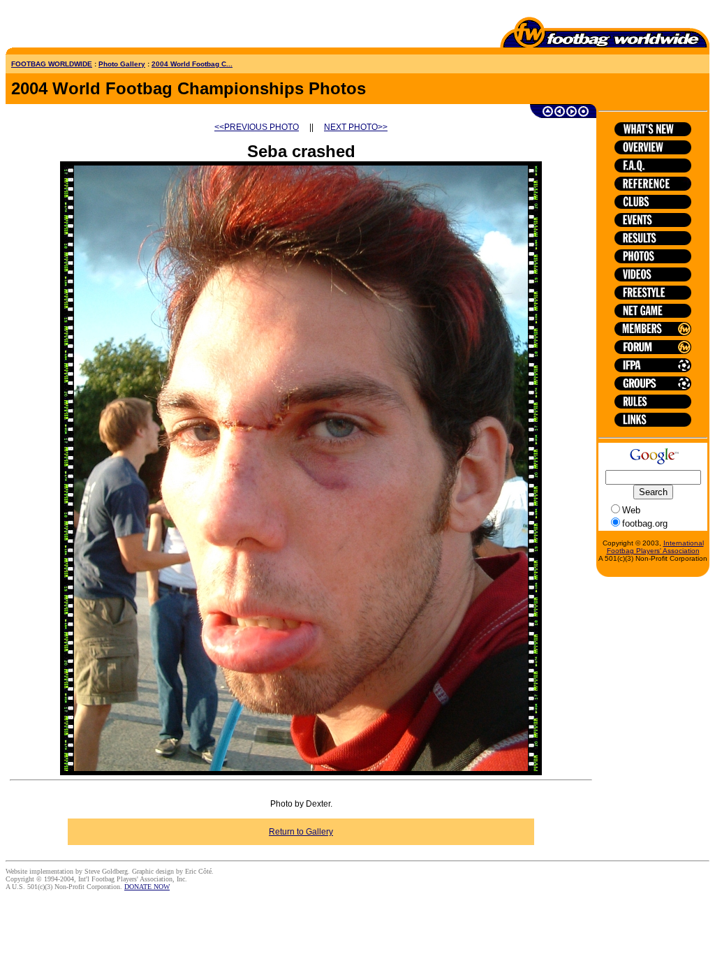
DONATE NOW (147, 886)
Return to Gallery (301, 832)
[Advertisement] (87, 26)
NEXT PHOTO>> (356, 127)
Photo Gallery (121, 64)
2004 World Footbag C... (192, 64)
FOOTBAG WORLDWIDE (51, 64)
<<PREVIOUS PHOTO (256, 127)
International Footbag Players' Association (655, 547)
